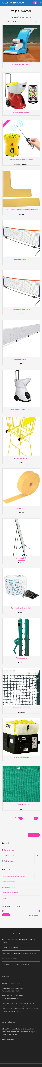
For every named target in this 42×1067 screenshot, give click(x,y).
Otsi (34, 835)
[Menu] (35, 2)
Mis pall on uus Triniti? (9, 959)
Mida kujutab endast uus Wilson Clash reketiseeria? (19, 953)
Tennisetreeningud (8, 887)
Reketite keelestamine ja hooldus (13, 876)
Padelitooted (8, 861)
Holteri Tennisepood (12, 2)
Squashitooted (9, 850)
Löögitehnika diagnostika (10, 893)
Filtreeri (5, 915)
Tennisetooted (9, 855)
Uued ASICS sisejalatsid (10, 948)
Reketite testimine (8, 882)
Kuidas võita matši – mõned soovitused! (15, 964)
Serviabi (4, 898)
